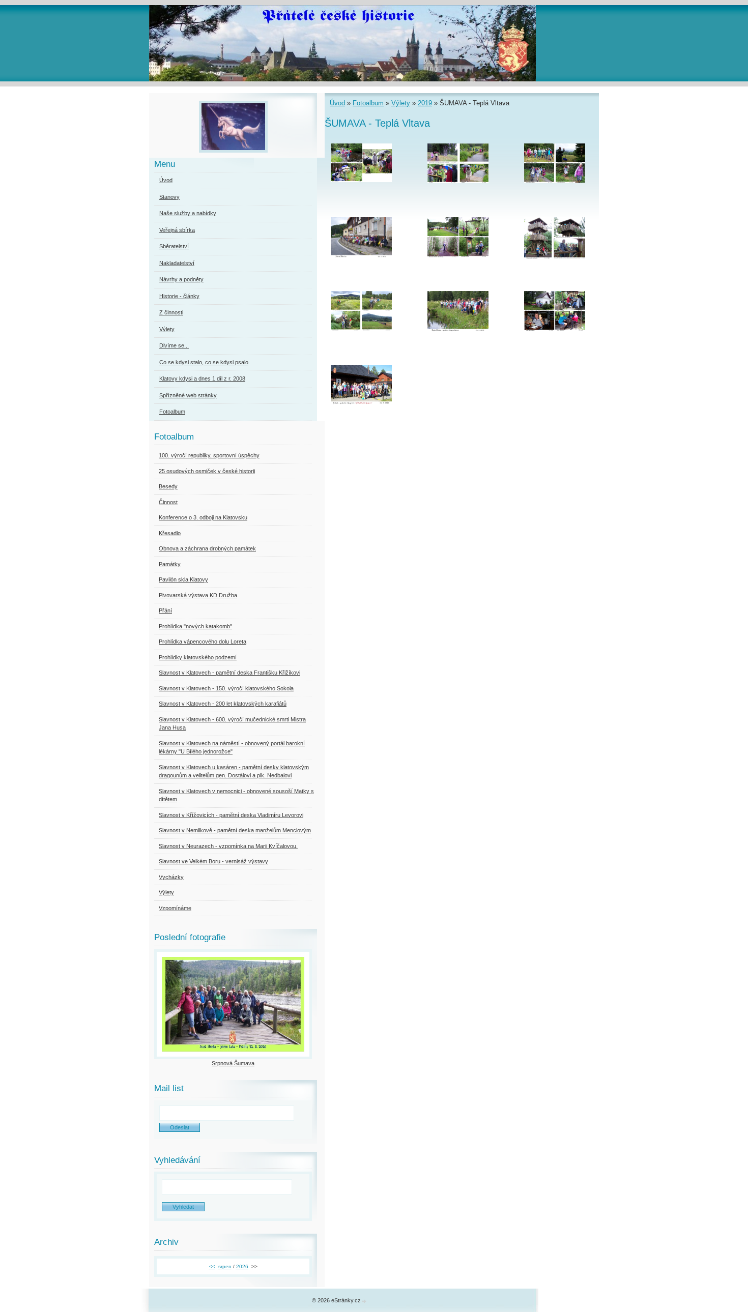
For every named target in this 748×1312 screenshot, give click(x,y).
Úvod (337, 103)
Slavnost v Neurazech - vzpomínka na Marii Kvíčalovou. (228, 846)
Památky (170, 564)
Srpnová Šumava (233, 1063)
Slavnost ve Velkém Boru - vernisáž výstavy (213, 861)
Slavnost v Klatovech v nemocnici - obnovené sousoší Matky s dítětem (236, 795)
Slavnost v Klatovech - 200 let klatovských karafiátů (222, 704)
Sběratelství (174, 246)
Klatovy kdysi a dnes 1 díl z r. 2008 (202, 378)
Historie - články (179, 296)
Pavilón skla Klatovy (183, 579)
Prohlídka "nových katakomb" (195, 626)
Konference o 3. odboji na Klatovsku (203, 517)
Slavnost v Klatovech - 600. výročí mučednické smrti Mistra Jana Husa (232, 723)
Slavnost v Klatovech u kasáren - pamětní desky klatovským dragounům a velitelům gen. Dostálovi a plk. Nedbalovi (234, 771)
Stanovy (169, 197)
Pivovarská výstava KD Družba (198, 595)
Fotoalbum (368, 103)
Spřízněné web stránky (188, 395)
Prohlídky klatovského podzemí (198, 657)
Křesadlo (170, 533)
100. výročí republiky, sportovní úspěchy (209, 455)
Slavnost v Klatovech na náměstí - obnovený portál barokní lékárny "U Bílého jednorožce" (232, 747)
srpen (225, 1266)
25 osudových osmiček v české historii (207, 471)
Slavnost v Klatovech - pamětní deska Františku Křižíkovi (229, 672)
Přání (165, 610)
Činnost (168, 502)
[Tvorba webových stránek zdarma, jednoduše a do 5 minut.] (364, 1301)
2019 (425, 103)
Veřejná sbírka (177, 230)
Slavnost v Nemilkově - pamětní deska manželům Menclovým (235, 830)
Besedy (168, 486)
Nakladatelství (176, 263)
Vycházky (171, 877)
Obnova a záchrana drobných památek (207, 548)
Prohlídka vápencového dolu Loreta (202, 641)
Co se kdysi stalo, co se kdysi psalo (203, 362)
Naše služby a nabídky (187, 213)
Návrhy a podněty (181, 279)
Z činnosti (171, 312)
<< (212, 1266)
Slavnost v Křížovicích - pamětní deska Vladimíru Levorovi (231, 815)
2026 (242, 1266)
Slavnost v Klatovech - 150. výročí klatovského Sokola (226, 688)
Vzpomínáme (175, 908)
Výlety (400, 103)
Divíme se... (174, 345)
